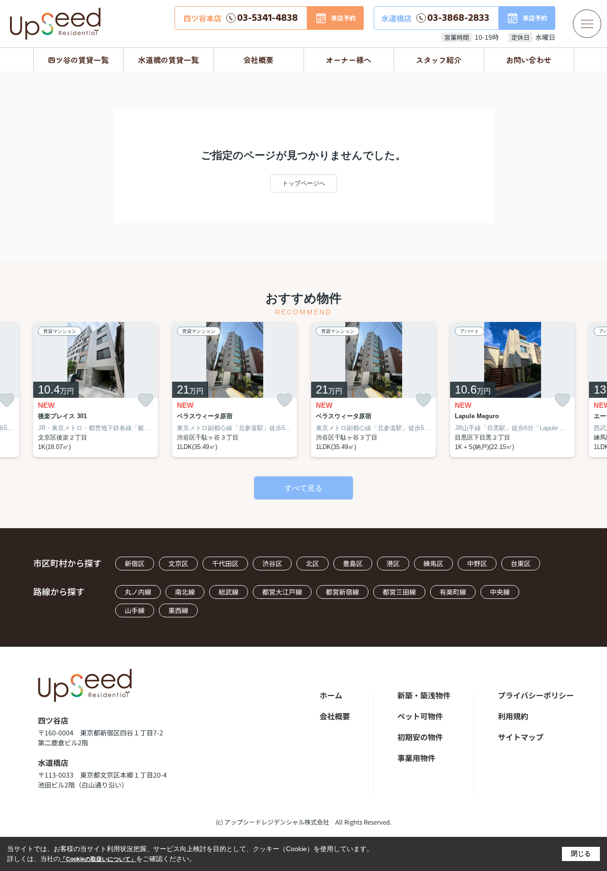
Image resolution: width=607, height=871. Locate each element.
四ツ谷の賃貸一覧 (78, 59)
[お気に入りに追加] (145, 400)
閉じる (581, 853)
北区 (312, 563)
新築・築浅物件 (424, 695)
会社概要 (258, 59)
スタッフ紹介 (438, 59)
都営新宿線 (342, 591)
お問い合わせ (529, 59)
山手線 (135, 610)
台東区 (521, 563)
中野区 (477, 563)
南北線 (185, 591)
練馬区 (433, 563)
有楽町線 (453, 591)
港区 (393, 563)
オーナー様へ (348, 59)
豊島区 (353, 563)
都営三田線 (399, 591)
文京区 (178, 563)
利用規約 (513, 716)
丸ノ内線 (138, 591)
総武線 (229, 591)
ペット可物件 (420, 716)
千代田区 (225, 563)
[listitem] (95, 390)
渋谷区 (272, 563)
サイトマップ (520, 737)
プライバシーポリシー (536, 695)
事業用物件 (416, 757)
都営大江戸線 (282, 591)
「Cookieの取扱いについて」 (98, 859)
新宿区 (135, 563)
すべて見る (303, 488)
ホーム (331, 695)
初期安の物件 (420, 737)
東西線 (178, 610)
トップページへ (303, 183)
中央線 (500, 591)
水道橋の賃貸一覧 (168, 59)
